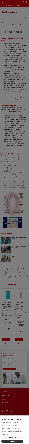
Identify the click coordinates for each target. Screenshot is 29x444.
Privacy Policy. (5, 434)
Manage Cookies (12, 437)
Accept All (12, 441)
